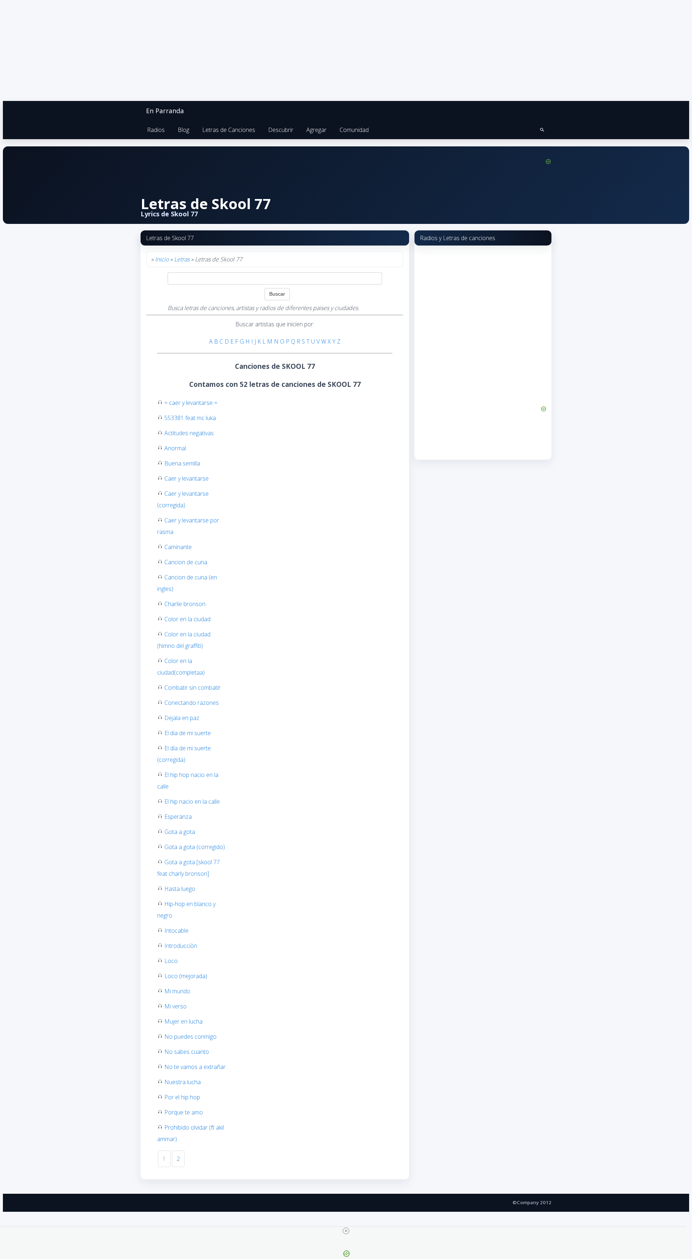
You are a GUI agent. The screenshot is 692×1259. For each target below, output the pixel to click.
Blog (183, 130)
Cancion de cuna (185, 562)
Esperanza (178, 817)
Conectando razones (191, 703)
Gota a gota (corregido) (194, 847)
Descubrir (280, 130)
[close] (346, 1231)
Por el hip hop (182, 1097)
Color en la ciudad (187, 619)
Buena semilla (182, 463)
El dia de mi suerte (187, 733)
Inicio (162, 259)
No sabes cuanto (186, 1052)
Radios (156, 130)
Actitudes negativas (189, 433)
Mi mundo (177, 991)
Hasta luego (179, 889)
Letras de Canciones (228, 130)
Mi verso (175, 1006)
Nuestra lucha (182, 1082)
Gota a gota (179, 832)
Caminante (178, 547)
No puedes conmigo (190, 1037)
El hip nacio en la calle (192, 801)
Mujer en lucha (183, 1021)
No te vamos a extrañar (195, 1067)
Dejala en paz (181, 718)
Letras (182, 259)
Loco (171, 961)
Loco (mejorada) (185, 976)
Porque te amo (183, 1112)
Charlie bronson (184, 604)
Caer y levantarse (186, 478)
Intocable (176, 931)
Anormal (175, 448)
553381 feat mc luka (190, 418)
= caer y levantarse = (190, 403)
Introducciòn (180, 946)
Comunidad (354, 130)
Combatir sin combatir (192, 688)
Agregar (316, 130)
